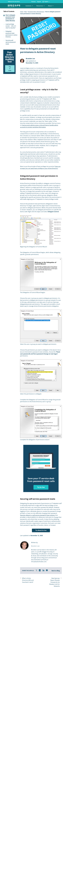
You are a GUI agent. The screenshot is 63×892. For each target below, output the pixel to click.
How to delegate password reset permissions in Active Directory (10, 17)
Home (21, 11)
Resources (39, 6)
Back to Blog (56, 571)
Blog (25, 11)
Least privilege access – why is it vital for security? (11, 26)
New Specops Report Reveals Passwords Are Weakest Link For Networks (54, 582)
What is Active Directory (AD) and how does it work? (28, 580)
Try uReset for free (41, 530)
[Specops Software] (14, 6)
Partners (33, 1)
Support (39, 1)
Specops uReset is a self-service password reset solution (37, 515)
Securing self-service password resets (11, 42)
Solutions (28, 6)
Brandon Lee (30, 59)
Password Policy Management (36, 11)
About (50, 6)
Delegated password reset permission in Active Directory (11, 34)
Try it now (9, 68)
